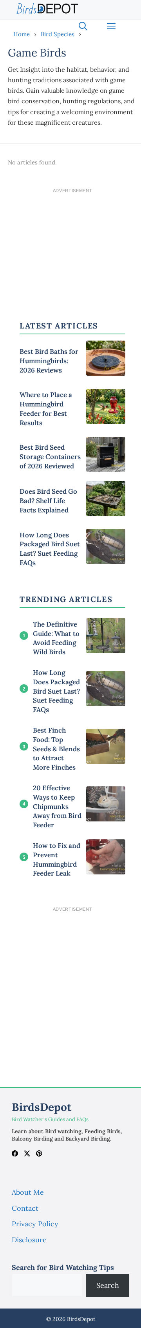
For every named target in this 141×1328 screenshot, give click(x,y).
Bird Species (57, 34)
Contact (25, 1208)
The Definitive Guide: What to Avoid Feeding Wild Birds (56, 638)
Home (21, 34)
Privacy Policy (35, 1223)
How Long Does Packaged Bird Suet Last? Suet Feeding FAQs (50, 549)
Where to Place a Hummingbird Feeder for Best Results (46, 408)
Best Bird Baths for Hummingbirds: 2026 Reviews (49, 360)
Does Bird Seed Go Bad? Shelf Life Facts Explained (48, 500)
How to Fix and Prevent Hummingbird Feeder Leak (56, 859)
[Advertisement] (72, 245)
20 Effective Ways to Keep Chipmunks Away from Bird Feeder (57, 806)
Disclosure (29, 1239)
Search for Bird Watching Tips (63, 1267)
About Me (28, 1192)
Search (107, 1285)
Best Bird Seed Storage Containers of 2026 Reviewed (50, 456)
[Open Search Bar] (83, 26)
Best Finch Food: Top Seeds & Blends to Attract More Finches (56, 749)
